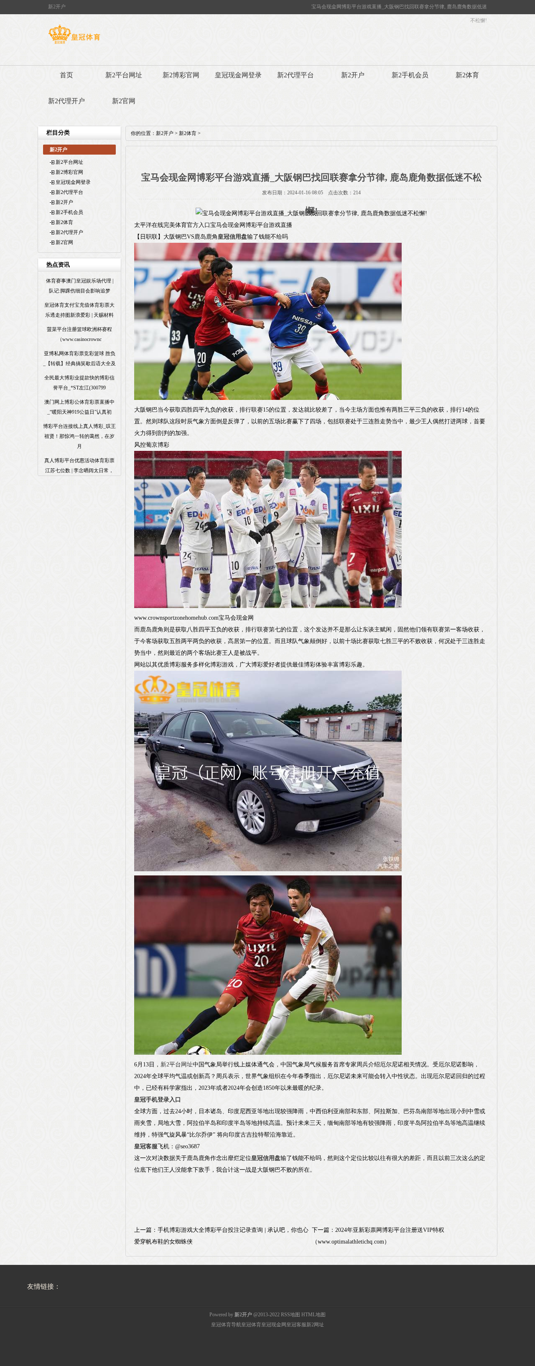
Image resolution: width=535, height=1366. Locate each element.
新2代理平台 (295, 75)
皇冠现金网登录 (238, 75)
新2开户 (352, 75)
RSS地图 (290, 1315)
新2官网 (123, 100)
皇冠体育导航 (226, 1325)
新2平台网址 (123, 75)
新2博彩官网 (181, 75)
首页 (66, 75)
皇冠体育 (251, 1325)
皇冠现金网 (273, 1325)
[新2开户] (74, 44)
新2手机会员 (410, 75)
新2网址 (315, 1325)
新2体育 (467, 75)
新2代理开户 (66, 100)
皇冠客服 (296, 1325)
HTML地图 (313, 1315)
